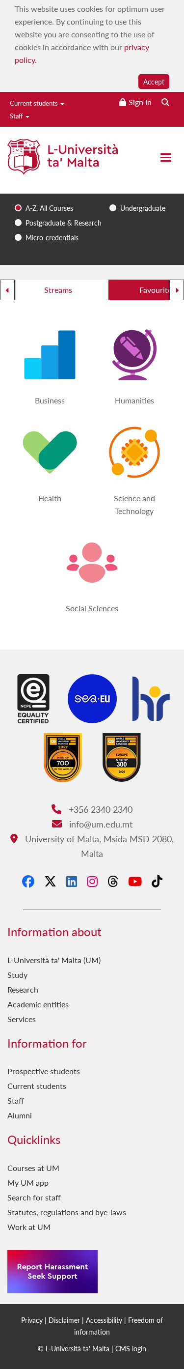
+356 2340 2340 (99, 809)
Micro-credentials (52, 237)
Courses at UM (33, 1167)
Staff (17, 115)
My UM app (28, 1182)
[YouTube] (135, 881)
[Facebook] (28, 881)
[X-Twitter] (50, 881)
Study (17, 974)
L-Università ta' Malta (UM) (54, 960)
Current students (34, 103)
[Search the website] (165, 102)
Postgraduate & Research (64, 223)
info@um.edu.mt (99, 824)
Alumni (19, 1115)
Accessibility (104, 1320)
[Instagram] (92, 881)
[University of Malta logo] (62, 161)
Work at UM (29, 1226)
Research (22, 989)
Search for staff (34, 1197)
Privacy (32, 1320)
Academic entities (38, 1004)
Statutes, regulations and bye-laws (66, 1212)
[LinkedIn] (71, 881)
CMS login (130, 1348)
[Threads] (112, 881)
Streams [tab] (58, 289)
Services (21, 1019)
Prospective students (43, 1071)
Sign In (140, 102)
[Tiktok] (157, 881)
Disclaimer (64, 1320)
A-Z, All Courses (49, 208)
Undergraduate (142, 208)
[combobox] (92, 209)
